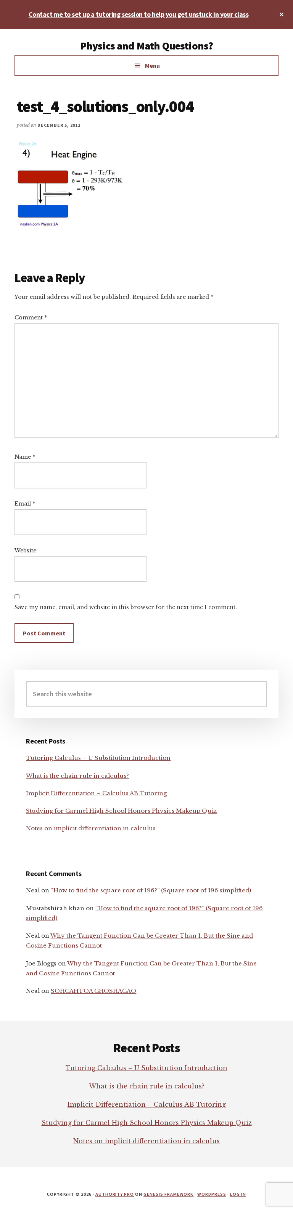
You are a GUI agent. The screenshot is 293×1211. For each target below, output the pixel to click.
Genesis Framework (168, 1194)
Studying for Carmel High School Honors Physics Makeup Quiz (121, 810)
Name (24, 456)
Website (25, 550)
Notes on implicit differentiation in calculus (91, 828)
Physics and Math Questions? (146, 46)
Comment (30, 317)
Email (24, 503)
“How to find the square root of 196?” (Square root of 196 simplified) (151, 890)
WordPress (211, 1194)
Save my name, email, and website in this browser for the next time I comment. (125, 607)
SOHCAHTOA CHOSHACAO (93, 990)
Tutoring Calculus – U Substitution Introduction (98, 757)
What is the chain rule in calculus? (77, 775)
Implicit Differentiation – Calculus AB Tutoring (96, 793)
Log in (238, 1194)
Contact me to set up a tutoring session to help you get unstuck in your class (138, 14)
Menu (152, 65)
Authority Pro (114, 1194)
